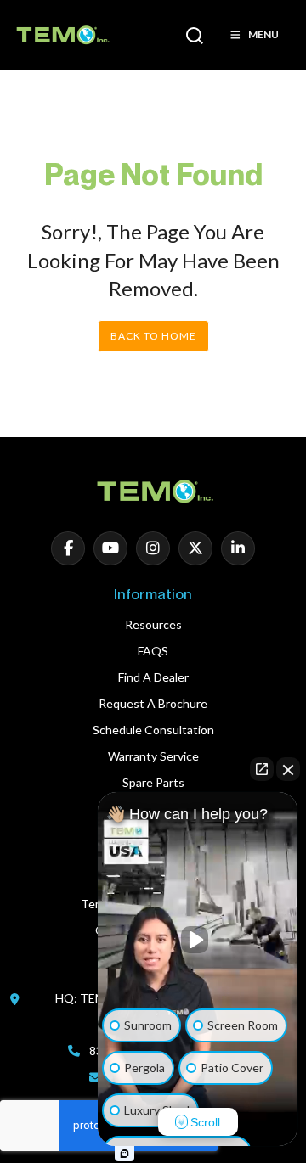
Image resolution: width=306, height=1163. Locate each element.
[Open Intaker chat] (124, 1153)
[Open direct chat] (262, 769)
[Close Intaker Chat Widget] (288, 769)
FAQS (153, 650)
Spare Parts (153, 782)
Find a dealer (153, 677)
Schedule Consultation (153, 729)
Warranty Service (153, 756)
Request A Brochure (153, 703)
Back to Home (153, 335)
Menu (263, 34)
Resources (153, 624)
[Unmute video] (198, 940)
